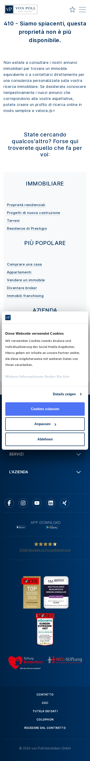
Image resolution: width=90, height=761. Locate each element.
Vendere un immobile (26, 280)
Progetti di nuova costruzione (33, 212)
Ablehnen (45, 439)
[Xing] (64, 503)
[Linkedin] (50, 503)
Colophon (45, 719)
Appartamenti (19, 272)
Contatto (45, 694)
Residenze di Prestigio (27, 228)
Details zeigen (64, 394)
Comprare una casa (24, 264)
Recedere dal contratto (45, 728)
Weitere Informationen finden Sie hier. (37, 377)
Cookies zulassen (45, 409)
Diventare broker (22, 288)
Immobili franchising (25, 296)
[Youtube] (37, 503)
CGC (45, 703)
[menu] (82, 10)
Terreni (13, 220)
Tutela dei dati (45, 711)
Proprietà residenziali (26, 205)
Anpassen (42, 424)
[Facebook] (9, 503)
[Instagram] (23, 503)
